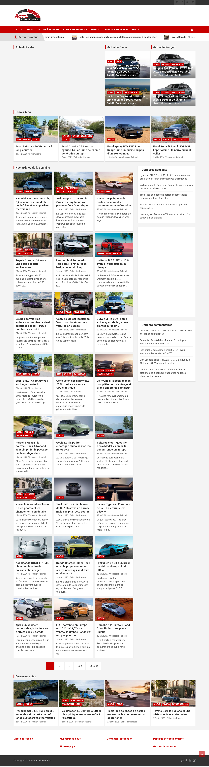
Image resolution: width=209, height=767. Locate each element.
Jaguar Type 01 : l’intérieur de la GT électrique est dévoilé (113, 508)
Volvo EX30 (79, 312)
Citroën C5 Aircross (82, 136)
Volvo (68, 312)
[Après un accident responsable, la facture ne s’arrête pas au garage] (32, 609)
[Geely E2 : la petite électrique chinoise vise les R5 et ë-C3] (73, 427)
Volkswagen (72, 188)
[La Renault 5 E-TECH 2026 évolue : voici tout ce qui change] (114, 245)
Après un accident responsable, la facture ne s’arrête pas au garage (32, 628)
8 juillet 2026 (112, 75)
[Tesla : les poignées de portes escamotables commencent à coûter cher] (114, 183)
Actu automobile (42, 760)
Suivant (94, 665)
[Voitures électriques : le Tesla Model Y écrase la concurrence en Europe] (114, 427)
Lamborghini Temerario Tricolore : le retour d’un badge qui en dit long (71, 264)
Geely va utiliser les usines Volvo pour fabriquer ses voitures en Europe (73, 322)
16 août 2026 (62, 577)
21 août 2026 (21, 154)
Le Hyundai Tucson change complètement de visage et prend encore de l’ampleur (114, 384)
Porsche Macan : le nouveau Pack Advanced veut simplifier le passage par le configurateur (32, 448)
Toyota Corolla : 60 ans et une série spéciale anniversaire (31, 264)
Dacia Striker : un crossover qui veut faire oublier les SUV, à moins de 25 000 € (126, 68)
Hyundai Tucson (105, 374)
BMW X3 (26, 140)
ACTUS (19, 29)
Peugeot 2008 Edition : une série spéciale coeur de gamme (173, 98)
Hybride (95, 29)
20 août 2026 (103, 391)
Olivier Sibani (35, 154)
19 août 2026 (21, 457)
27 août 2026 (103, 209)
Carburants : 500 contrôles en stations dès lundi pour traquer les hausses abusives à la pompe (163, 373)
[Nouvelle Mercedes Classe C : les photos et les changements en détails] (32, 489)
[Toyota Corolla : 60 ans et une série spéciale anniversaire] (32, 245)
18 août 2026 (62, 453)
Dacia (118, 61)
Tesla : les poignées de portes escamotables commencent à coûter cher (114, 202)
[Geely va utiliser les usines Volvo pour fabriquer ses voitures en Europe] (73, 303)
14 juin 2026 (158, 103)
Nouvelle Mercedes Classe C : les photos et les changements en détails (32, 508)
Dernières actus (25, 676)
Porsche (29, 432)
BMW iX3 (67, 374)
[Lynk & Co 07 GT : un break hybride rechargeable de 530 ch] (114, 547)
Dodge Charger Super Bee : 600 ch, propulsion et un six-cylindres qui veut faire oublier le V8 (73, 568)
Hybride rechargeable (75, 29)
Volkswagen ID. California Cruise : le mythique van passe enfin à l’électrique (72, 202)
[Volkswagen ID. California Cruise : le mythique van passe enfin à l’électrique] (73, 183)
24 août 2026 (21, 333)
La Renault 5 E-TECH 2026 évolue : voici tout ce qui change (113, 264)
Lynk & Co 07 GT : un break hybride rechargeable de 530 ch (113, 566)
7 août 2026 (67, 157)
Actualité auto (24, 47)
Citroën (66, 136)
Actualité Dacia (117, 47)
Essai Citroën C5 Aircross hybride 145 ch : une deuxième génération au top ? (81, 150)
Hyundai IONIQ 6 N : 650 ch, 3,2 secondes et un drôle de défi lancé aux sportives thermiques (33, 204)
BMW (18, 140)
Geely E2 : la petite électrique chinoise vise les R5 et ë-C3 (73, 446)
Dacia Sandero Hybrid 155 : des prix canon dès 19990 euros (126, 98)
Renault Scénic (180, 140)
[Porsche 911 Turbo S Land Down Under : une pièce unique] (114, 609)
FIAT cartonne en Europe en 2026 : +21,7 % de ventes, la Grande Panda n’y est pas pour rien (73, 630)
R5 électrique (104, 254)
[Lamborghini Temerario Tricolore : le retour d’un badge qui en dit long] (73, 245)
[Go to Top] (202, 754)
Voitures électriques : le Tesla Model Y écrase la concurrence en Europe (112, 446)
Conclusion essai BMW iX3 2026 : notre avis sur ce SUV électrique (72, 384)
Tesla (109, 192)
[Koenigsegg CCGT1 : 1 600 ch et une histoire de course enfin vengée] (32, 547)
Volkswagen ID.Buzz (66, 192)
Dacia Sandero (131, 93)
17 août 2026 (21, 515)
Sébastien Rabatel (128, 75)
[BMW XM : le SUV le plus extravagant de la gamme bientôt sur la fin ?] (114, 303)
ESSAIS (30, 29)
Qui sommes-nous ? (71, 738)
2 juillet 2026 (112, 103)
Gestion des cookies (164, 746)
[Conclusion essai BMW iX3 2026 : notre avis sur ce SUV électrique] (73, 365)
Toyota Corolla (24, 254)
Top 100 (136, 29)
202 (80, 665)
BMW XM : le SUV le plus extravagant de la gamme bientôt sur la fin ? (112, 322)
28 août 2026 (21, 213)
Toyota (28, 250)
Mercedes (29, 494)
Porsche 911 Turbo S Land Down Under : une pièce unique (113, 628)
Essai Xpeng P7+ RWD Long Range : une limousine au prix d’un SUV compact (125, 150)
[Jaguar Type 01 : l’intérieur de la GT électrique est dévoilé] (114, 489)
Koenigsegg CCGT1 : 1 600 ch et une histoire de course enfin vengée (32, 566)
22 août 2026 (103, 330)
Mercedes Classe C (25, 498)
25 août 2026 (103, 271)
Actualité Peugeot (164, 47)
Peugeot (166, 65)
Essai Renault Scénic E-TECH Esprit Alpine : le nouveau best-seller (172, 150)
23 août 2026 (62, 330)
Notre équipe (67, 746)
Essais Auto (23, 112)
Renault (167, 140)
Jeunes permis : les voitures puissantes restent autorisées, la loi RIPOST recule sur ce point (33, 324)
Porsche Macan (24, 436)
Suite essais (79, 374)
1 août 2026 (158, 75)
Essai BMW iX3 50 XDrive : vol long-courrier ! (32, 382)
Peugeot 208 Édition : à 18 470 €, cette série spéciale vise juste (173, 70)
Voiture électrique (48, 29)
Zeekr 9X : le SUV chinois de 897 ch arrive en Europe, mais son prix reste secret (73, 508)
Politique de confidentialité (168, 738)
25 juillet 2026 (113, 157)
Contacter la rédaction (119, 738)
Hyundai (29, 192)
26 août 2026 (62, 271)
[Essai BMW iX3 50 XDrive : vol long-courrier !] (32, 365)
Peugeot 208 (178, 65)
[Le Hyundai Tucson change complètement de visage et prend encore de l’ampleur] (114, 365)
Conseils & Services (114, 29)
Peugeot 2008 (178, 93)
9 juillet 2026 (158, 157)
